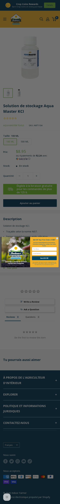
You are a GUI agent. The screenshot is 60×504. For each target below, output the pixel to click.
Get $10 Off (44, 258)
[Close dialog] (57, 238)
